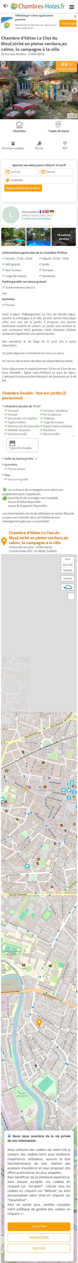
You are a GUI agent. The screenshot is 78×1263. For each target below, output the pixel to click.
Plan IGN (68, 564)
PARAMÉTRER (39, 1237)
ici (22, 1214)
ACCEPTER (39, 1226)
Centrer (67, 578)
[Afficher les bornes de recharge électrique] (67, 587)
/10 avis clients (66, 66)
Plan (67, 559)
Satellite (67, 570)
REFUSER (39, 1248)
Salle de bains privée (19, 458)
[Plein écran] (71, 596)
